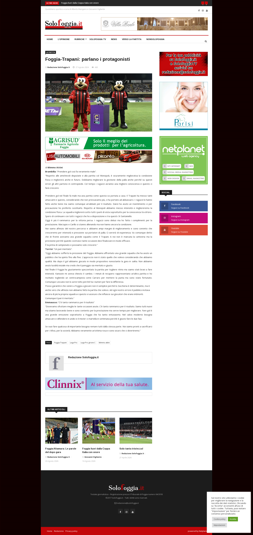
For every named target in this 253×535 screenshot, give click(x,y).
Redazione (59, 531)
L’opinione (64, 39)
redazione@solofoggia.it (128, 503)
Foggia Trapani (60, 342)
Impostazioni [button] (219, 525)
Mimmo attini (104, 342)
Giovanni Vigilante (93, 457)
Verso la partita (131, 39)
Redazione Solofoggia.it (58, 67)
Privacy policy (71, 531)
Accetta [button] (233, 519)
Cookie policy (219, 519)
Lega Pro (73, 342)
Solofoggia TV (97, 39)
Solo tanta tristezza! (131, 448)
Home (50, 39)
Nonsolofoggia (155, 39)
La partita (50, 52)
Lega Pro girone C (88, 342)
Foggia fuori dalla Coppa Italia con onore (80, 3)
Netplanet (203, 531)
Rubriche (79, 39)
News (114, 39)
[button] (202, 2)
